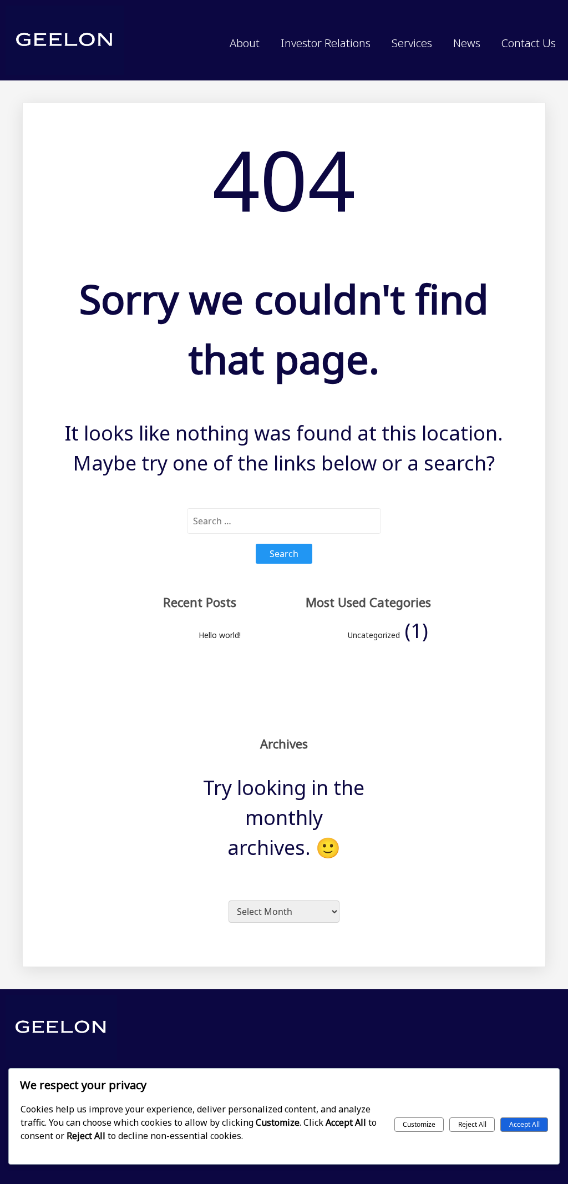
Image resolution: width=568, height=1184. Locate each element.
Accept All (524, 1124)
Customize (419, 1124)
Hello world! (220, 635)
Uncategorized (374, 635)
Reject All (472, 1124)
